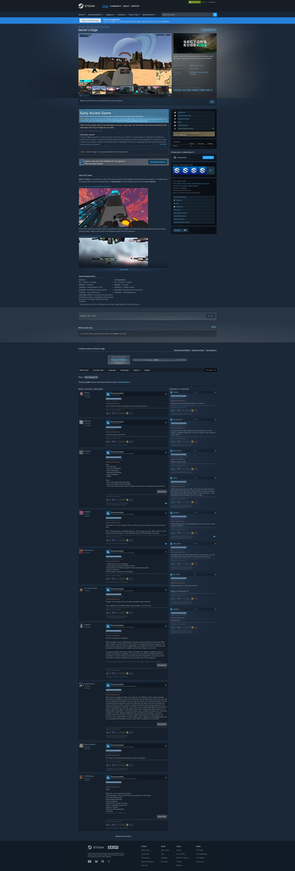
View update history (180, 213)
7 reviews (87, 590)
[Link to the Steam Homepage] (86, 8)
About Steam (145, 850)
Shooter (202, 90)
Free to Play (177, 90)
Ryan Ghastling (89, 744)
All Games (81, 27)
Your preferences (211, 350)
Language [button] (111, 370)
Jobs (162, 854)
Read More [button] (162, 491)
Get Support (200, 858)
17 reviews (87, 397)
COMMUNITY (115, 6)
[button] (82, 14)
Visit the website (179, 197)
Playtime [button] (136, 370)
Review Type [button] (84, 370)
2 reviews (87, 453)
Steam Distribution (147, 861)
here (116, 334)
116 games (87, 686)
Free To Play (187, 183)
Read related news (180, 216)
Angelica (87, 625)
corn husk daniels (90, 588)
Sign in (82, 101)
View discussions (179, 219)
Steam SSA (145, 854)
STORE (105, 6)
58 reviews (87, 748)
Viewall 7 (210, 170)
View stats (177, 210)
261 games (87, 395)
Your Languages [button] (90, 377)
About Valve (165, 850)
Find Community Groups (181, 222)
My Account (200, 861)
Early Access (205, 183)
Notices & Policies (182, 858)
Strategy (198, 183)
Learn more (143, 121)
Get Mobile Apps (201, 854)
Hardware (164, 858)
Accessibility (180, 854)
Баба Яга (87, 421)
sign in (204, 2)
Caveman (87, 451)
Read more (163, 144)
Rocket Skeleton (202, 72)
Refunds (179, 865)
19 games (87, 514)
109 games (87, 423)
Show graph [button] (209, 370)
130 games (87, 778)
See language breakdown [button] (182, 350)
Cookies (179, 861)
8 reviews (87, 516)
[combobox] (187, 15)
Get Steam (199, 850)
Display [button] (147, 370)
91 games (87, 746)
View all (214, 327)
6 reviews (87, 780)
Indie (207, 90)
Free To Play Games (92, 27)
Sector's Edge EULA (180, 135)
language (211, 2)
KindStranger (89, 776)
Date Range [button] (124, 370)
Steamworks (145, 858)
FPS (184, 90)
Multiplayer (195, 90)
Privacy (178, 850)
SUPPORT (135, 6)
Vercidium (193, 72)
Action (189, 90)
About (126, 6)
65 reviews (87, 627)
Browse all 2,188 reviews (123, 836)
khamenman (88, 550)
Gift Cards (144, 865)
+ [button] (211, 90)
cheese (86, 392)
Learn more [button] (208, 157)
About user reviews (198, 350)
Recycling (164, 861)
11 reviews (87, 425)
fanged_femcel (89, 684)
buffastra (87, 512)
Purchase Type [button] (98, 370)
